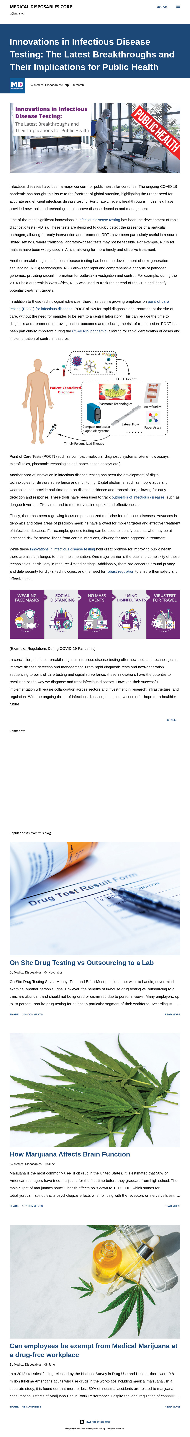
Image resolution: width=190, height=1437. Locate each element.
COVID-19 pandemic (89, 331)
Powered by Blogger (97, 1421)
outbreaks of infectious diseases (138, 497)
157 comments (32, 1206)
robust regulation (120, 571)
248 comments (32, 1014)
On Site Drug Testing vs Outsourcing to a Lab (82, 962)
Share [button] (171, 719)
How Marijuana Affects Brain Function (70, 1154)
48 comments (31, 1406)
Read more (172, 1014)
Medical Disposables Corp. (41, 7)
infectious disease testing (99, 220)
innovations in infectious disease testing (62, 549)
